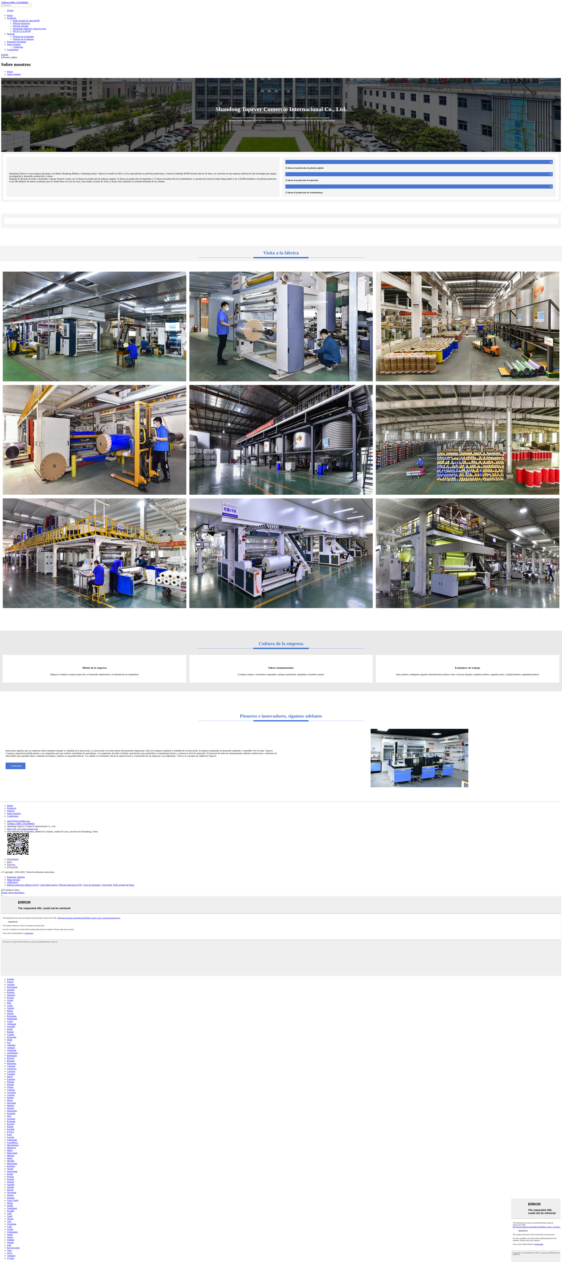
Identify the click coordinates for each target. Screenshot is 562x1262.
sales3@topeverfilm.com (18, 821)
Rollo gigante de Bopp (123, 885)
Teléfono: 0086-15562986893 (21, 823)
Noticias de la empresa (23, 39)
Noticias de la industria (23, 36)
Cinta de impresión (91, 885)
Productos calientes (16, 877)
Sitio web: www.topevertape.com (22, 829)
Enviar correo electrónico (12, 892)
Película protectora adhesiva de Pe (22, 885)
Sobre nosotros (14, 44)
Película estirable (20, 26)
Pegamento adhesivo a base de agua (29, 28)
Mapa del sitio (13, 879)
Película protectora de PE (70, 885)
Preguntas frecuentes (16, 42)
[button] (15, 766)
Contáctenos (12, 49)
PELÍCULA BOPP (22, 31)
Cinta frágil (107, 885)
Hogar (10, 15)
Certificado (18, 47)
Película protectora (21, 23)
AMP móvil (12, 882)
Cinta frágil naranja (48, 885)
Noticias (11, 34)
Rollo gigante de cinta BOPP (26, 20)
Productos (11, 18)
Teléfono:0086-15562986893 (14, 2)
